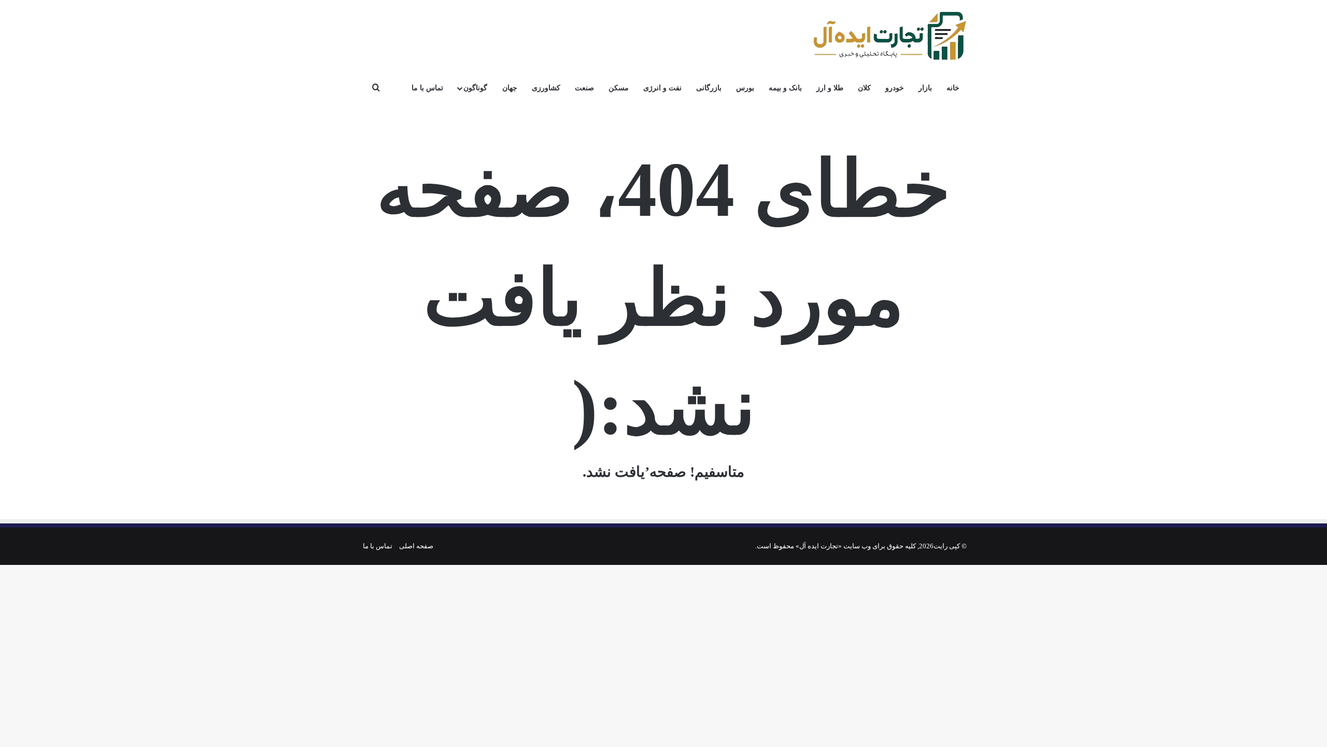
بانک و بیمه (785, 88)
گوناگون (475, 88)
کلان (864, 88)
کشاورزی (546, 88)
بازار (925, 88)
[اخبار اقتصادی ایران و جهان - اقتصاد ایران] (889, 36)
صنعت (584, 88)
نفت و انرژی (662, 88)
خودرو (894, 88)
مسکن (619, 88)
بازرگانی (709, 88)
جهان (509, 88)
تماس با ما (427, 88)
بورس (745, 88)
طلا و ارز (829, 88)
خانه (953, 88)
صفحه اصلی (416, 546)
